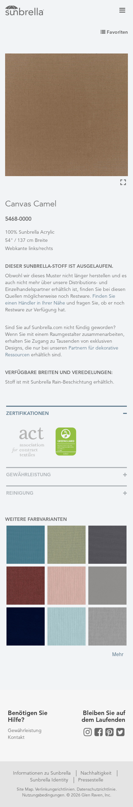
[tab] (66, 413)
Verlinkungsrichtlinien (55, 790)
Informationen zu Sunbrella (42, 773)
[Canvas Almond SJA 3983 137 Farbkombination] (66, 545)
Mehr (117, 654)
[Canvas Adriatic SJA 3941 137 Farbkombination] (25, 545)
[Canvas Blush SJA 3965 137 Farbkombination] (66, 586)
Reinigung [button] (19, 493)
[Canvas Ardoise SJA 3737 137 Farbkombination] (107, 545)
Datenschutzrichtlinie (96, 790)
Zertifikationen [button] (27, 413)
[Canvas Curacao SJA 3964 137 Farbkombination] (66, 626)
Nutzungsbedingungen (43, 795)
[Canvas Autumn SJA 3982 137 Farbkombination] (25, 586)
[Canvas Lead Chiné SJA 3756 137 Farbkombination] (107, 626)
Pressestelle (90, 780)
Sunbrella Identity (50, 780)
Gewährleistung (25, 730)
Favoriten (116, 32)
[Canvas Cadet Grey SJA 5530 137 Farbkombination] (107, 586)
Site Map (25, 790)
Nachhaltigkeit (96, 773)
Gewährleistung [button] (28, 474)
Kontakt (16, 737)
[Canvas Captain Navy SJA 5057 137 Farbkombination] (25, 626)
